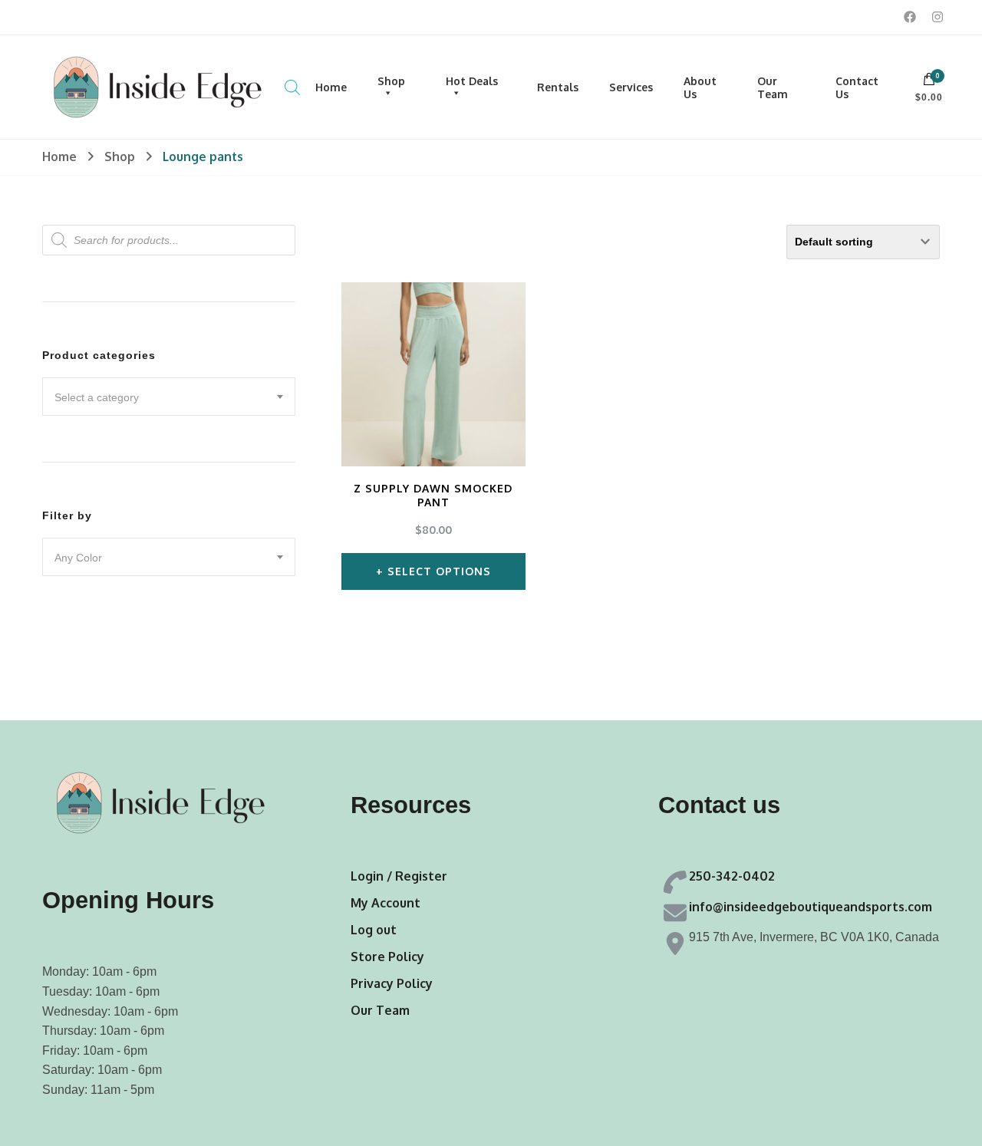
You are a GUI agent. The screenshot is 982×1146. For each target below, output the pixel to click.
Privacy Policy (392, 983)
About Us (700, 87)
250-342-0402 (732, 876)
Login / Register (399, 876)
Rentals (557, 87)
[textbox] (169, 397)
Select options (439, 571)
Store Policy (387, 956)
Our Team (772, 87)
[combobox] (168, 396)
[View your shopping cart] (929, 83)
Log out (374, 929)
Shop (391, 80)
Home (331, 87)
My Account (385, 903)
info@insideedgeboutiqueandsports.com (810, 906)
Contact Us (856, 87)
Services (631, 87)
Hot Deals (472, 80)
